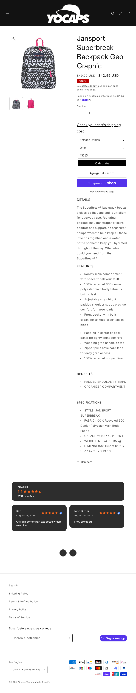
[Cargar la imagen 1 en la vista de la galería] (16, 103)
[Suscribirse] (68, 638)
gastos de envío (90, 86)
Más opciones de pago (102, 191)
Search (13, 585)
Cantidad (82, 106)
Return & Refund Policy (23, 601)
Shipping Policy (18, 593)
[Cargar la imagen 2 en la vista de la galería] (30, 103)
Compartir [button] (87, 461)
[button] (7, 13)
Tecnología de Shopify (38, 682)
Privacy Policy (18, 609)
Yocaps (22, 682)
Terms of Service (19, 617)
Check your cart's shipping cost (99, 128)
